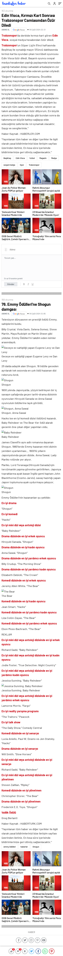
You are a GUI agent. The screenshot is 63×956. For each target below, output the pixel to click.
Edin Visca (20, 158)
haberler (24, 846)
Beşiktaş (7, 158)
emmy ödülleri (10, 846)
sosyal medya (9, 165)
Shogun (36, 846)
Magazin (42, 158)
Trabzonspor (34, 165)
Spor (22, 165)
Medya (54, 158)
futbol (32, 158)
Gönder (10, 284)
